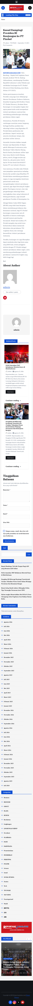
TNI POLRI (13, 43)
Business (6, 797)
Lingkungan (7, 824)
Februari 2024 (8, 754)
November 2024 (9, 715)
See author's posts (12, 292)
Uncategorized (8, 899)
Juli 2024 (6, 732)
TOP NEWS (7, 895)
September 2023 (9, 776)
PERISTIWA (7, 859)
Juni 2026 (7, 631)
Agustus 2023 (8, 781)
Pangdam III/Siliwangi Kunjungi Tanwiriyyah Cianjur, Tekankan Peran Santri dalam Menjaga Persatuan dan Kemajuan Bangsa (16, 581)
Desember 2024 (8, 710)
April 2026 (7, 640)
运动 (5, 912)
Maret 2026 (7, 644)
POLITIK (6, 864)
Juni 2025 (7, 684)
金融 (5, 917)
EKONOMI (7, 802)
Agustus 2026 (8, 622)
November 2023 (9, 768)
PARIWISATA (8, 846)
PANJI (6, 842)
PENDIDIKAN (8, 855)
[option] (16, 959)
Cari (4, 548)
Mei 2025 (7, 688)
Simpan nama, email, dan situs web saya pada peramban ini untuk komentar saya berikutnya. (16, 533)
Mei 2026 (7, 635)
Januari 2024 (8, 759)
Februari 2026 (8, 648)
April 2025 (7, 693)
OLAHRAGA (7, 837)
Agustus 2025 (8, 675)
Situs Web (6, 522)
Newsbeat (7, 833)
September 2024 (9, 723)
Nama (5, 505)
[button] (27, 939)
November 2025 (9, 662)
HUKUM (6, 815)
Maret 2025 (7, 697)
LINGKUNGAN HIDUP (10, 828)
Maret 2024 (7, 750)
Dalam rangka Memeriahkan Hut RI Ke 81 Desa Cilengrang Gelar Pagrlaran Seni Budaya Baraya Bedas (16, 597)
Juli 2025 (6, 679)
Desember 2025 (8, 657)
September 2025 (9, 670)
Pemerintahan (8, 850)
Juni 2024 (7, 737)
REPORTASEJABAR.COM (12, 73)
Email (5, 514)
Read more (10, 392)
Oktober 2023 (8, 772)
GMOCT (6, 806)
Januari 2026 (8, 653)
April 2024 (7, 746)
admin (7, 43)
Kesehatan (7, 820)
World (6, 904)
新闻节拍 (6, 908)
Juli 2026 (6, 626)
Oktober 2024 (8, 719)
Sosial (6, 873)
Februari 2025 (8, 701)
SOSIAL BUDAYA (9, 877)
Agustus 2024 (8, 728)
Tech (5, 886)
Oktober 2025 (8, 666)
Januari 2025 (8, 706)
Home (3, 19)
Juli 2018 (6, 785)
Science (6, 868)
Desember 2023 (8, 763)
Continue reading (12, 400)
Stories (6, 881)
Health (6, 811)
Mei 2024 (7, 741)
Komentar (6, 490)
